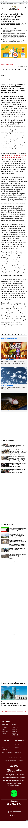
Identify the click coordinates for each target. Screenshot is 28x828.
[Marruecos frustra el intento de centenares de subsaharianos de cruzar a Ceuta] (5, 555)
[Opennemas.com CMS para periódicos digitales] (14, 813)
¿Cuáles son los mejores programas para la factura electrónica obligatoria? (14, 40)
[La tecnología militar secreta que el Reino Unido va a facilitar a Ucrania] (5, 465)
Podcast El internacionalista (6, 750)
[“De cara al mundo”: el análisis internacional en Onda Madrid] (5, 445)
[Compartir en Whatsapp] (25, 69)
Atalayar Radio (5, 747)
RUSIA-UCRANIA (21, 3)
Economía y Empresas (5, 725)
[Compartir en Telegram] (19, 69)
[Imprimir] (6, 69)
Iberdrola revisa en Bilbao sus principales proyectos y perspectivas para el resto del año (15, 30)
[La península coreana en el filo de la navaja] (5, 549)
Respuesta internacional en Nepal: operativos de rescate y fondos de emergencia (18, 471)
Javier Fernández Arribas (7, 64)
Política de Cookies (18, 757)
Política (14, 724)
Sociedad (14, 729)
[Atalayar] (14, 8)
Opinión (4, 733)
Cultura (4, 729)
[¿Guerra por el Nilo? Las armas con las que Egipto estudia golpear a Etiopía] (5, 535)
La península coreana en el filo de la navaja (17, 549)
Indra (16, 750)
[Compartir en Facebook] (9, 69)
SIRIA (26, 3)
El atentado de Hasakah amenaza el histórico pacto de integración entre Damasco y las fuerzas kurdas (18, 452)
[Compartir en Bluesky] (15, 69)
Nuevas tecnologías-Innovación (15, 734)
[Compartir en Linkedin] (22, 69)
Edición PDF (5, 744)
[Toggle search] (25, 8)
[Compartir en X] (12, 69)
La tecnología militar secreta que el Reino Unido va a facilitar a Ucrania (17, 465)
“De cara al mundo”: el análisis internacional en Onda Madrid (16, 445)
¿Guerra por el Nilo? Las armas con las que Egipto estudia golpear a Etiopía (16, 535)
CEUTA (15, 3)
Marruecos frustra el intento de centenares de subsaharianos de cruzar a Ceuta (17, 556)
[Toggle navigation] (2, 8)
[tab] (6, 711)
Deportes (14, 731)
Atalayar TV (5, 746)
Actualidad (15, 727)
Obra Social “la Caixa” (20, 744)
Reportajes (5, 731)
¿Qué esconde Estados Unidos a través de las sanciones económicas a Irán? (17, 529)
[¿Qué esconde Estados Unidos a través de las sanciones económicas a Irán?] (5, 529)
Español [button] (24, 1)
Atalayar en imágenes (7, 752)
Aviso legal (19, 760)
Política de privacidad (10, 760)
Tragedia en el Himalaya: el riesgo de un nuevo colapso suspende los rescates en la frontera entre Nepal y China (17, 459)
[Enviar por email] (3, 69)
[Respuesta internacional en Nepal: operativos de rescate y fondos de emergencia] (5, 471)
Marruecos (5, 727)
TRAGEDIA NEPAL (10, 3)
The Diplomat (18, 752)
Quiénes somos (8, 757)
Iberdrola (17, 749)
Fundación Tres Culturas (18, 747)
